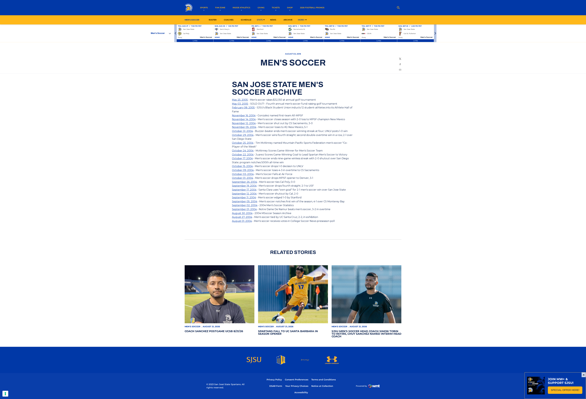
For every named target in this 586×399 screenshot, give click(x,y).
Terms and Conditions (323, 379)
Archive (288, 20)
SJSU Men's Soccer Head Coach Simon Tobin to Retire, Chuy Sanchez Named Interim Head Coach (366, 334)
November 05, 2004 (244, 127)
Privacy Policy (274, 379)
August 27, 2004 (242, 217)
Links (195, 40)
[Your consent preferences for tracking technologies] (5, 394)
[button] (175, 33)
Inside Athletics (241, 7)
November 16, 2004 (243, 115)
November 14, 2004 (244, 119)
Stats (260, 20)
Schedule (246, 20)
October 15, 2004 (242, 166)
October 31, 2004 (242, 131)
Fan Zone (220, 7)
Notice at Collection (322, 386)
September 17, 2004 (244, 189)
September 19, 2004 (244, 185)
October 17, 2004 (242, 158)
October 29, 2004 (242, 135)
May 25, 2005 (240, 99)
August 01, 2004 (242, 221)
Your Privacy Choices (296, 386)
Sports (204, 7)
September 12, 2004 (244, 193)
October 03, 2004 (243, 174)
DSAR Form (275, 386)
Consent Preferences (296, 379)
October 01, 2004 (242, 178)
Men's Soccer (192, 326)
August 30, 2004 (242, 213)
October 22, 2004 (242, 154)
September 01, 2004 (244, 209)
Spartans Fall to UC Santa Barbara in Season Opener (288, 332)
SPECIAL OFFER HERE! (566, 391)
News (273, 20)
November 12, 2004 (244, 123)
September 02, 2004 (244, 205)
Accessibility (301, 392)
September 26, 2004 (244, 181)
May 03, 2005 (240, 103)
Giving (261, 7)
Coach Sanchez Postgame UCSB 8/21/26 (214, 331)
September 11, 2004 (244, 197)
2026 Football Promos (312, 7)
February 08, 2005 (243, 107)
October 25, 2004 (242, 142)
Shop (290, 7)
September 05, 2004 (244, 201)
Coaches (228, 20)
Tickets (276, 7)
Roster (213, 20)
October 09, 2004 (243, 170)
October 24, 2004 (242, 150)
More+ (301, 20)
